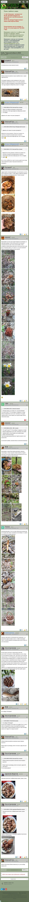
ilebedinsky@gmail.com (11, 43)
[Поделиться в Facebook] (4, 889)
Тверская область (20, 54)
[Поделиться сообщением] (26, 62)
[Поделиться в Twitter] (2, 889)
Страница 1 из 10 (14, 57)
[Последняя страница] (27, 57)
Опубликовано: (11, 62)
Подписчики (13, 879)
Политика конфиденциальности (10, 893)
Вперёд (24, 57)
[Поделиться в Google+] (6, 889)
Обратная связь (22, 893)
